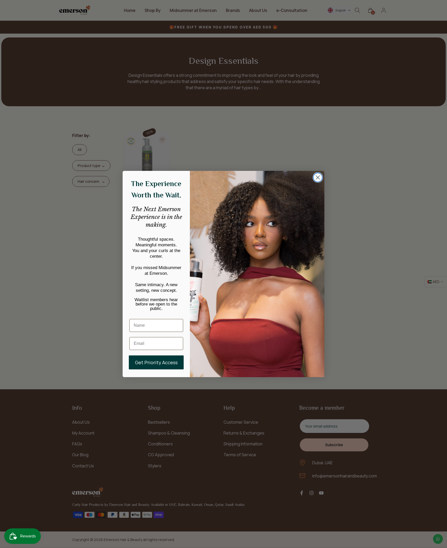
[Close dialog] (317, 177)
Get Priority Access (156, 362)
